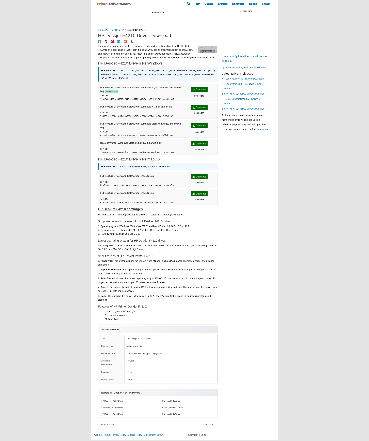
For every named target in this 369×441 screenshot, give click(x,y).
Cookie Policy (135, 435)
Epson (253, 4)
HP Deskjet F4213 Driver (112, 401)
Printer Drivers (105, 30)
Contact (98, 435)
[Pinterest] (112, 41)
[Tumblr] (131, 41)
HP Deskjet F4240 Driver (172, 414)
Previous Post (106, 424)
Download (201, 89)
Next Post (211, 424)
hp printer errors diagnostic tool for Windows (244, 67)
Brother (223, 4)
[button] (189, 3)
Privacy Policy (119, 435)
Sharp (266, 4)
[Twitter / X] (106, 41)
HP (198, 4)
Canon (209, 4)
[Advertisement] (157, 21)
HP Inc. (130, 379)
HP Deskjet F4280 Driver (112, 407)
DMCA (160, 435)
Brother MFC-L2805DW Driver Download (243, 109)
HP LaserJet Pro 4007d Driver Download (243, 78)
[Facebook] (99, 41)
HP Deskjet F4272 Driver (112, 414)
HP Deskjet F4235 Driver (172, 401)
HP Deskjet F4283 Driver (172, 407)
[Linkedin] (118, 41)
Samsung (238, 4)
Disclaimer (262, 129)
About (107, 435)
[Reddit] (125, 41)
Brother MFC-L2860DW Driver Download (243, 94)
